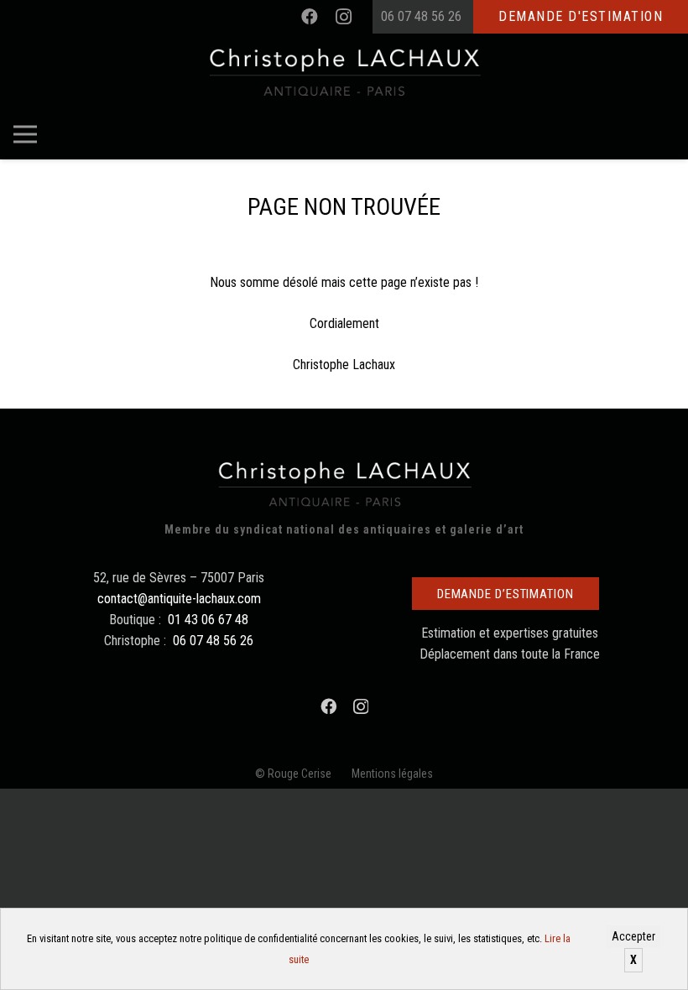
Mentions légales (392, 773)
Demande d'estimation (580, 16)
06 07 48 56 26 (421, 16)
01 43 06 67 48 (208, 620)
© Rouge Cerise (293, 773)
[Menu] (25, 134)
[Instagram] (343, 17)
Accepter (633, 936)
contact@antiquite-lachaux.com (179, 599)
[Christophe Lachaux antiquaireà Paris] (344, 71)
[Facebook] (309, 17)
